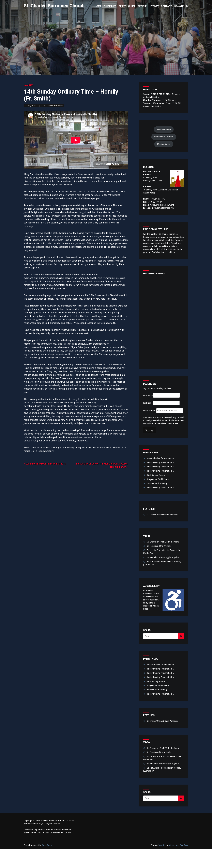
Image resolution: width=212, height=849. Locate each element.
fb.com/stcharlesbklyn (164, 208)
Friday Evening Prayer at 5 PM (160, 462)
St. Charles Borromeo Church (54, 5)
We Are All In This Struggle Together (163, 557)
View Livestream (164, 129)
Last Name (147, 403)
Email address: (149, 410)
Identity (161, 845)
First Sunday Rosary (156, 475)
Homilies (28, 85)
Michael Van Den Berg (178, 845)
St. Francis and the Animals (158, 546)
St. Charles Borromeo (53, 105)
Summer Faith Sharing (157, 483)
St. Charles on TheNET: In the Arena (163, 542)
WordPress (47, 845)
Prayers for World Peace (158, 479)
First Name (148, 395)
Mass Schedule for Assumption (160, 458)
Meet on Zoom (163, 144)
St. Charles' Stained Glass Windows (162, 515)
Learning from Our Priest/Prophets (46, 464)
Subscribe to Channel (163, 137)
